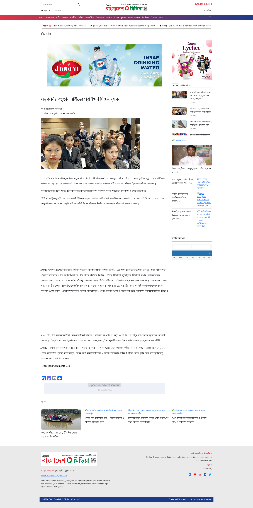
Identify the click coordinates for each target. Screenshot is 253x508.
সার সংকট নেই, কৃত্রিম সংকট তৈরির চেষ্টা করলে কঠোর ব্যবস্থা (200, 110)
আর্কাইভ (208, 10)
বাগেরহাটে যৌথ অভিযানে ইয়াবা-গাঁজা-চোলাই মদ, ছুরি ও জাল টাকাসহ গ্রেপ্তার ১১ (200, 95)
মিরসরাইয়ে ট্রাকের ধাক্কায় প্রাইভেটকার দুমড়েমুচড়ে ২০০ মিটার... (181, 215)
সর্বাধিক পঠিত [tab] (185, 85)
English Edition (203, 3)
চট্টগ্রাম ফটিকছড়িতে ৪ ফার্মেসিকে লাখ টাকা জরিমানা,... (180, 197)
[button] (210, 17)
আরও (43, 401)
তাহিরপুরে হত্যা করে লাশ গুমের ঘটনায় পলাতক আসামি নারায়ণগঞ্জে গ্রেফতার (158, 26)
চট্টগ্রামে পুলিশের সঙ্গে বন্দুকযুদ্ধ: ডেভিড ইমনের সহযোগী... (191, 170)
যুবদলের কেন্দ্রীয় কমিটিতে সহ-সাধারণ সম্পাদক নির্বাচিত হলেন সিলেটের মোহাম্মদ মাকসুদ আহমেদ (94, 26)
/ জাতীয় (47, 33)
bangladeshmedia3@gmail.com (54, 476)
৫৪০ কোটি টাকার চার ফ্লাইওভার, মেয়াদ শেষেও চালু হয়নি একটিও (201, 123)
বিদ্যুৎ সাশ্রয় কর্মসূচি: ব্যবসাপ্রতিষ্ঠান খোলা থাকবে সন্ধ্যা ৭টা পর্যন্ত (211, 26)
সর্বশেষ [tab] (175, 85)
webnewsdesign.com (202, 499)
